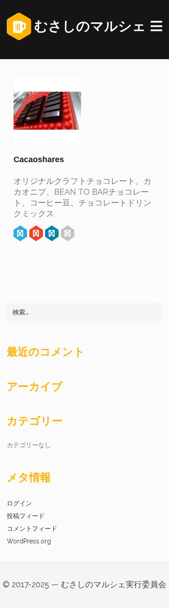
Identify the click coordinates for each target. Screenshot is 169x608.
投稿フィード (26, 515)
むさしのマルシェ (88, 26)
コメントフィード (32, 528)
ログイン (19, 503)
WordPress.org (29, 541)
